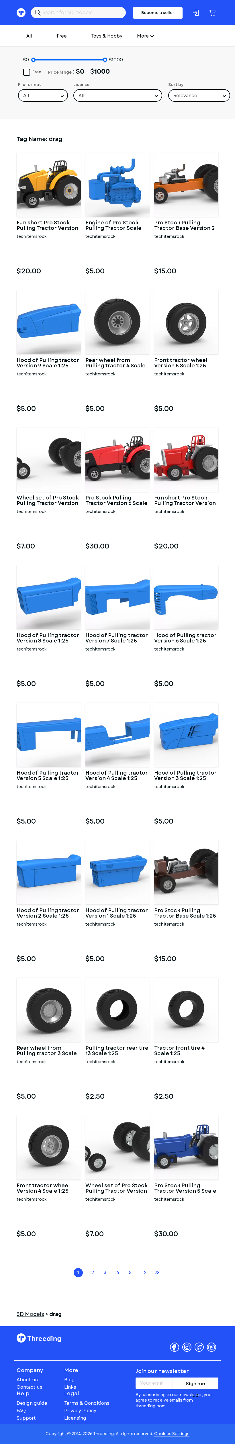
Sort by (175, 84)
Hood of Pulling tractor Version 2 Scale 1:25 (48, 913)
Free (62, 36)
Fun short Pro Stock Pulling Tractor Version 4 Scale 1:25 (185, 501)
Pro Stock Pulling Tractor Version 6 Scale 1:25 (116, 501)
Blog (69, 1379)
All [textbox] (26, 95)
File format (29, 84)
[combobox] (43, 95)
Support (26, 1418)
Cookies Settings (171, 1434)
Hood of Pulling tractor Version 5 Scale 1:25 (48, 776)
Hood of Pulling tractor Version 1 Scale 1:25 (116, 913)
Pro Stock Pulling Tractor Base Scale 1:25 (185, 913)
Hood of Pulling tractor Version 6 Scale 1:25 (185, 638)
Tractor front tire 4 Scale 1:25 (179, 1051)
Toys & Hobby (106, 36)
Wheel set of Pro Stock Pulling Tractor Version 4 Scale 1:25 (48, 501)
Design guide (32, 1403)
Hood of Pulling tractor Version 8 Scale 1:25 (48, 638)
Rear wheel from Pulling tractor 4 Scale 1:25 (115, 363)
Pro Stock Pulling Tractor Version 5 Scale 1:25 (185, 1188)
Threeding (39, 1338)
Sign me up (195, 1384)
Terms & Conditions (86, 1403)
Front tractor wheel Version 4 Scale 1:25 (43, 1188)
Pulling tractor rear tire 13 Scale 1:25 (116, 1051)
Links (70, 1387)
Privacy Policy (80, 1410)
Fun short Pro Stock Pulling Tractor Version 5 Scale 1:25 (47, 226)
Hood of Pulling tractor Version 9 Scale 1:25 (48, 363)
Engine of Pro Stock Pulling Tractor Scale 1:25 (113, 226)
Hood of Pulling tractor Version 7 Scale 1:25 (116, 638)
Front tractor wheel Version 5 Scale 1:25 (180, 363)
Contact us (29, 1387)
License (81, 84)
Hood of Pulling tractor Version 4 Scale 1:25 (116, 776)
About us (27, 1379)
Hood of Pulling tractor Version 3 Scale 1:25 (185, 776)
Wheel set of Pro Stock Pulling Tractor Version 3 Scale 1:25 (116, 1188)
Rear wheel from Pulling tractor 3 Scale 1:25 (47, 1051)
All (29, 36)
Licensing (75, 1418)
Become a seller (157, 12)
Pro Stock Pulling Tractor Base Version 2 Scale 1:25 (184, 226)
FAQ (21, 1410)
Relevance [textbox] (185, 95)
